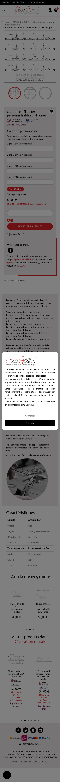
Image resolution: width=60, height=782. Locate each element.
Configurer (30, 415)
